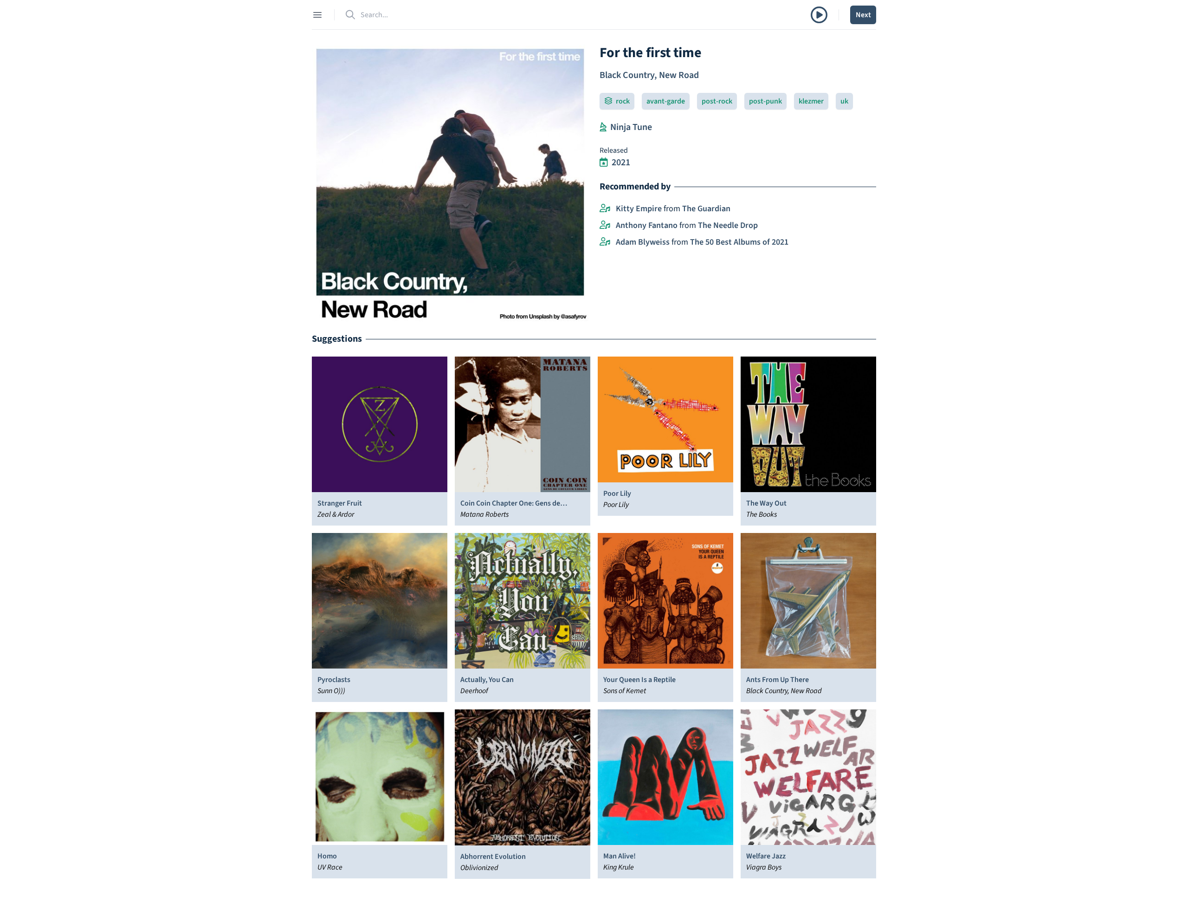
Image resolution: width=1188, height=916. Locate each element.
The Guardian (706, 208)
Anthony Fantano (647, 225)
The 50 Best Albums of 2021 (739, 242)
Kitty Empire (639, 208)
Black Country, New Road (649, 75)
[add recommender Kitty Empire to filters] (605, 208)
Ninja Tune (631, 127)
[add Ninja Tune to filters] (603, 127)
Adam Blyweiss (643, 242)
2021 (621, 162)
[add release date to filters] (604, 162)
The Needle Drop (728, 225)
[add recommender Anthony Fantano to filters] (605, 225)
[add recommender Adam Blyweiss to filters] (605, 242)
